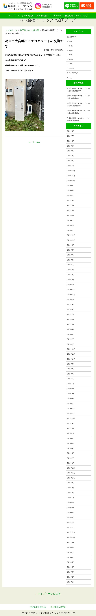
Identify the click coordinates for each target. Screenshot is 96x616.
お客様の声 (57, 16)
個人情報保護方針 (58, 607)
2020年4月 (70, 508)
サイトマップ (82, 16)
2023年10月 (71, 299)
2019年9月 (70, 542)
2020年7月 (70, 493)
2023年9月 (70, 304)
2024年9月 (70, 245)
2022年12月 (71, 349)
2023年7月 (70, 314)
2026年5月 (70, 146)
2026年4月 (70, 151)
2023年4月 (70, 329)
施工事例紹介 (42, 16)
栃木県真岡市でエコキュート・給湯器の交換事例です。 (78, 97)
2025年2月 (70, 220)
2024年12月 (71, 230)
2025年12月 (71, 171)
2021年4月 (70, 448)
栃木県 (71, 46)
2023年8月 (70, 309)
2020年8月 (70, 488)
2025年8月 (70, 191)
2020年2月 (70, 517)
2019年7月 (70, 552)
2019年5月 (70, 562)
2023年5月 (70, 324)
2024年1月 (70, 285)
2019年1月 (70, 582)
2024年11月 (71, 235)
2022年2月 (70, 399)
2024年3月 (70, 275)
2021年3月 (70, 453)
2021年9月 (70, 423)
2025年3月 (70, 215)
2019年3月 (70, 572)
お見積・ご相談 (86, 6)
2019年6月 (70, 557)
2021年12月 (71, 408)
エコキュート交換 (25, 16)
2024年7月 (70, 255)
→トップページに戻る (48, 593)
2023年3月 (70, 334)
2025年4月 (70, 210)
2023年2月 (70, 339)
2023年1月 (70, 344)
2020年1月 (70, 522)
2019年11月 (71, 532)
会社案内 (69, 16)
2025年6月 (70, 200)
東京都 (71, 59)
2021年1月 (70, 463)
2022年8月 (70, 369)
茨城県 (71, 50)
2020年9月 (70, 483)
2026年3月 (70, 156)
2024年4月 (70, 270)
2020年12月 (71, 468)
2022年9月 (70, 364)
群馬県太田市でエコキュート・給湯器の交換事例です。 (78, 104)
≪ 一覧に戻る (34, 142)
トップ (11, 16)
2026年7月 (70, 136)
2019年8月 (70, 547)
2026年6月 (70, 141)
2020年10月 (71, 478)
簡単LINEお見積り (71, 6)
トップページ (11, 30)
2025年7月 (70, 195)
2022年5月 (70, 384)
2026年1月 (70, 166)
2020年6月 (70, 498)
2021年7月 (70, 433)
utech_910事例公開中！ (44, 8)
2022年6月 (70, 379)
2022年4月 (70, 389)
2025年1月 (70, 225)
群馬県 (71, 41)
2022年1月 (70, 403)
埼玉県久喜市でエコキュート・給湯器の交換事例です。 (78, 89)
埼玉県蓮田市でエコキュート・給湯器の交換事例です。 (78, 112)
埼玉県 (71, 55)
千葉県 (71, 63)
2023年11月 (71, 295)
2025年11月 (71, 176)
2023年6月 (70, 319)
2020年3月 (70, 513)
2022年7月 (70, 374)
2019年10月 (71, 537)
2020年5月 (70, 503)
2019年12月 (71, 527)
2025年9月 (70, 185)
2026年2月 (70, 161)
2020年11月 (71, 473)
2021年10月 (71, 418)
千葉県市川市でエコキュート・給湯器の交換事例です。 (78, 119)
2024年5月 (70, 265)
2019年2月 (70, 577)
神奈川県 (71, 68)
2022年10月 (71, 359)
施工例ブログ (71, 37)
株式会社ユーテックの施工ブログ (48, 20)
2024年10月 (71, 240)
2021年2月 (70, 458)
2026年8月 (70, 131)
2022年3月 (70, 394)
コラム (69, 78)
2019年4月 (70, 567)
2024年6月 (70, 260)
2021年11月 (71, 413)
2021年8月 (70, 428)
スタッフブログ (72, 73)
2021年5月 (70, 443)
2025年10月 (71, 181)
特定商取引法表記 (38, 607)
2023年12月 (71, 289)
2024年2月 (70, 280)
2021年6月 (70, 438)
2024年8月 (70, 250)
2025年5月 (70, 205)
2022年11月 (71, 354)
